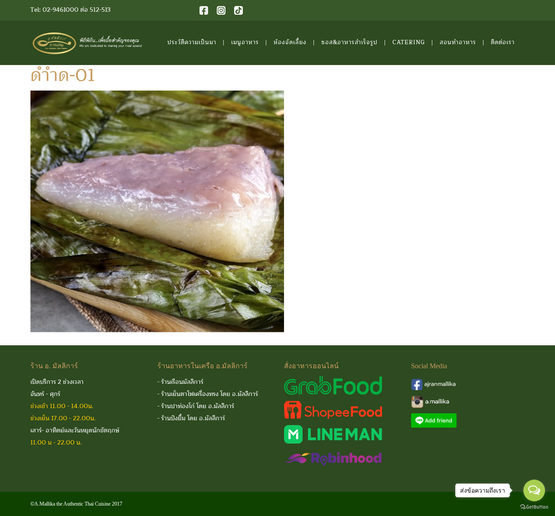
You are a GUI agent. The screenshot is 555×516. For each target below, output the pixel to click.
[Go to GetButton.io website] (534, 507)
